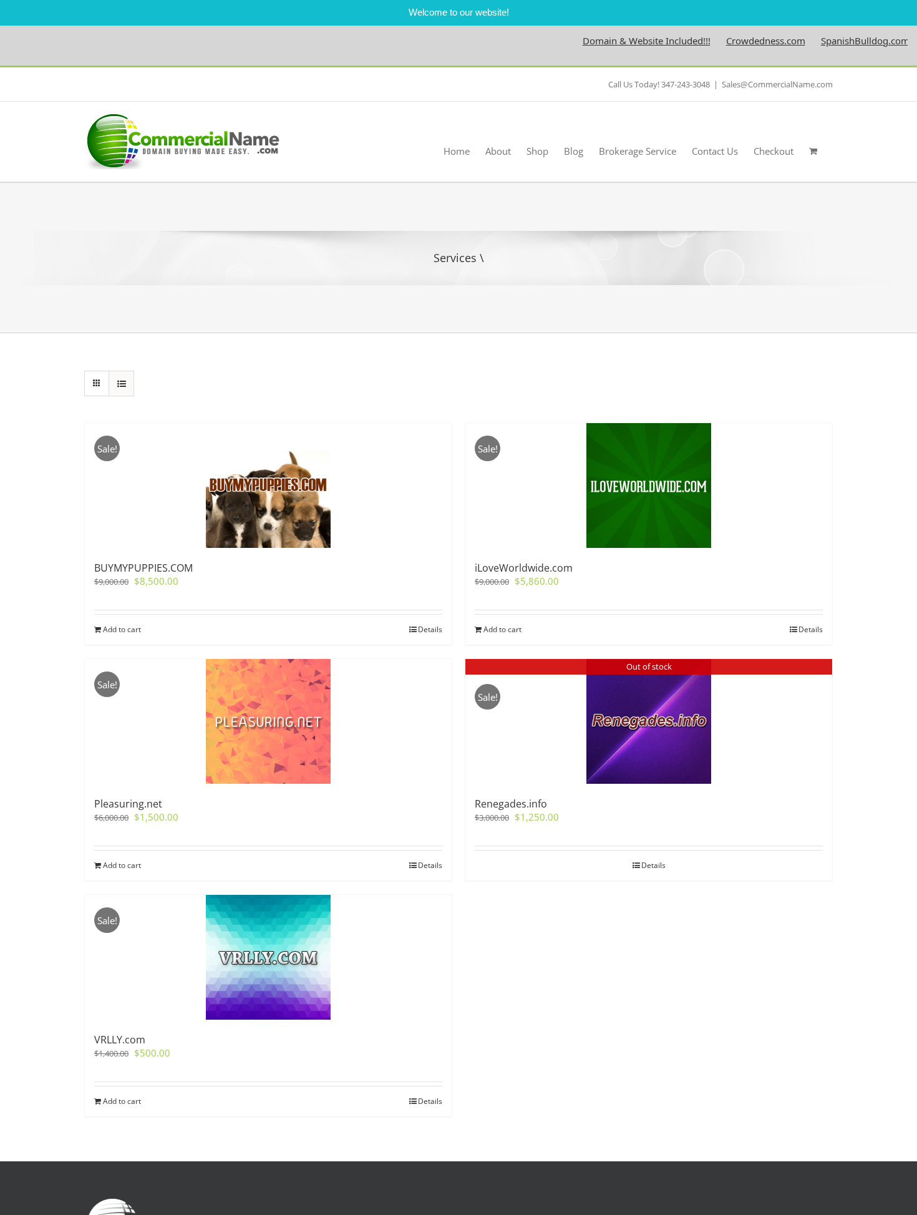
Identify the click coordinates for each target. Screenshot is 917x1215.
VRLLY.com (119, 1040)
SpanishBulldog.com (838, 40)
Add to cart (122, 629)
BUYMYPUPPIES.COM (143, 568)
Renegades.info (511, 804)
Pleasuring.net (128, 804)
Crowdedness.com (739, 40)
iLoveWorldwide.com (524, 568)
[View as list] (121, 383)
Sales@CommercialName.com (777, 84)
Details (430, 629)
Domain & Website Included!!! (620, 40)
